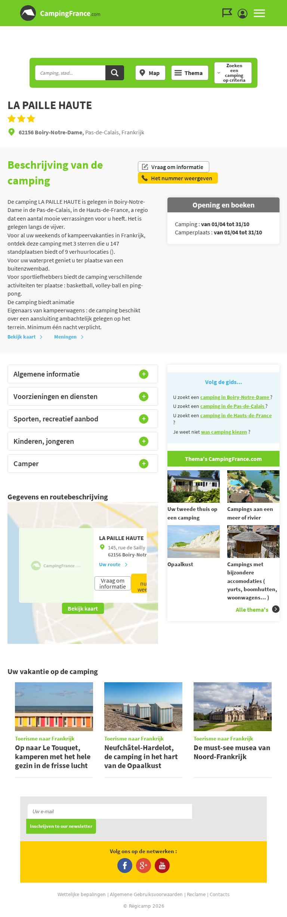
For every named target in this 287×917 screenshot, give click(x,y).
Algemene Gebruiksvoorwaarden (146, 894)
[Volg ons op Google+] (143, 865)
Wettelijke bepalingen (82, 894)
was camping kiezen (224, 431)
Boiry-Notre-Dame (143, 554)
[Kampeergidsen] (229, 13)
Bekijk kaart (21, 336)
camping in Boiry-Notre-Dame (235, 397)
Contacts (219, 894)
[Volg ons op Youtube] (162, 865)
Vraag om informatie (177, 167)
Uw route (109, 564)
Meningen (65, 336)
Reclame (196, 894)
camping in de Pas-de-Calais (232, 406)
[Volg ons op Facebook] (124, 865)
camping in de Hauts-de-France (236, 415)
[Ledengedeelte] (244, 13)
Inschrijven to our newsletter (61, 826)
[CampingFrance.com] (143, 13)
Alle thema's (252, 609)
